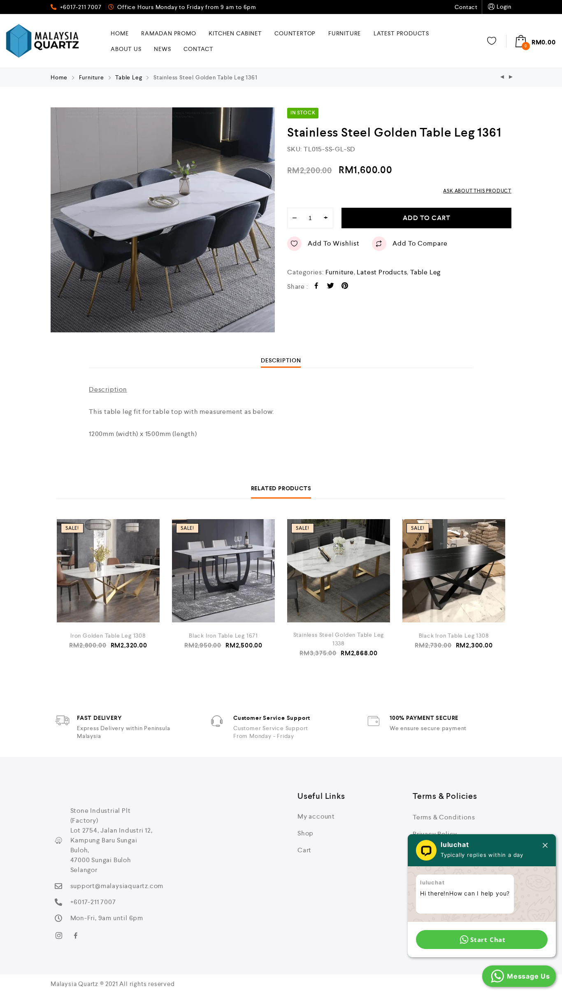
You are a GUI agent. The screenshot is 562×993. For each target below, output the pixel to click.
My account (316, 816)
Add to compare (420, 243)
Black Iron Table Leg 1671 (223, 635)
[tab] (281, 360)
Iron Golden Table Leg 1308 (108, 635)
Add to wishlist (334, 243)
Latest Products (401, 33)
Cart (304, 850)
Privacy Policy (435, 834)
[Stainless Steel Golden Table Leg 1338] (338, 570)
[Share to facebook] (316, 287)
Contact (466, 7)
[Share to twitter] (330, 287)
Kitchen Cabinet (235, 33)
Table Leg (128, 77)
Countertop (295, 33)
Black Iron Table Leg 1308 (454, 635)
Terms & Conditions (444, 817)
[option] (163, 219)
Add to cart (427, 217)
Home (119, 33)
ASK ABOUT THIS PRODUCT (477, 191)
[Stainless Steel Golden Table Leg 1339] (502, 77)
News (162, 49)
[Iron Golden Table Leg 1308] (108, 570)
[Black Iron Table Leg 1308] (453, 570)
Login (504, 6)
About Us (126, 49)
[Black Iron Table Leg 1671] (223, 570)
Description (281, 360)
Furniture (344, 33)
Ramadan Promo (168, 33)
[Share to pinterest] (345, 287)
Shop (305, 833)
